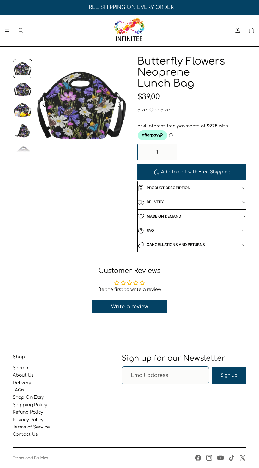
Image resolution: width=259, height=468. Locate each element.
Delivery (22, 382)
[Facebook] (198, 458)
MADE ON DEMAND (164, 216)
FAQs (19, 390)
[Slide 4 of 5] (23, 131)
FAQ (150, 230)
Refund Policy (28, 412)
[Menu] (7, 30)
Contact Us (25, 434)
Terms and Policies (30, 458)
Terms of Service (31, 427)
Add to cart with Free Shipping (195, 171)
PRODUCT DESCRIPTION (168, 187)
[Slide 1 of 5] (23, 69)
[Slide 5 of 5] (23, 151)
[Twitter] (242, 458)
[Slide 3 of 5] (23, 110)
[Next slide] (121, 105)
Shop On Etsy (28, 397)
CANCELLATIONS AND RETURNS (176, 244)
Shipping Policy (30, 404)
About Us (23, 375)
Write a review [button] (129, 307)
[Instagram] (209, 458)
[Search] (21, 30)
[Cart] (251, 30)
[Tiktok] (231, 458)
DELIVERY (155, 202)
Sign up (229, 375)
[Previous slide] (42, 105)
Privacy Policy (28, 419)
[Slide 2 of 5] (23, 89)
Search (20, 368)
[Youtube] (220, 458)
